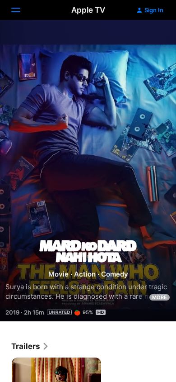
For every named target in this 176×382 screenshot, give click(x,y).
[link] (30, 346)
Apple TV (88, 9)
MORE (159, 297)
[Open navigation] (21, 10)
